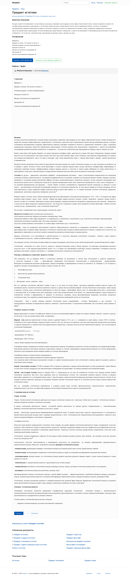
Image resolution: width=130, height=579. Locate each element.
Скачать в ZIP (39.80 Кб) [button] (22, 60)
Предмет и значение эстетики (25, 541)
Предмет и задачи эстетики (24, 538)
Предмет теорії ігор (73, 534)
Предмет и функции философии (78, 548)
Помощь (100, 3)
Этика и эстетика (18, 548)
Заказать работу (111, 3)
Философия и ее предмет (75, 545)
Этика (23, 9)
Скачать (45, 71)
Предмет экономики (56, 560)
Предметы (15, 9)
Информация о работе (28, 523)
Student (24, 573)
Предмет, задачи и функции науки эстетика (30, 545)
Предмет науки (90, 560)
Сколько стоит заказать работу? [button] (47, 60)
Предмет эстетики (21, 534)
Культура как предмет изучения (78, 541)
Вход (93, 3)
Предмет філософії (73, 538)
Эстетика (15, 560)
